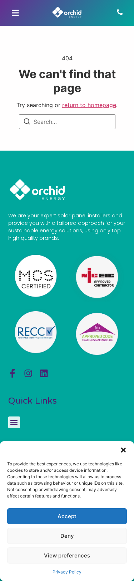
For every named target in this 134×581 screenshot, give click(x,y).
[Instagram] (28, 373)
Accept (67, 516)
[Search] (27, 122)
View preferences (67, 555)
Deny (67, 535)
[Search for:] (67, 121)
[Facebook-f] (12, 373)
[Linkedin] (44, 373)
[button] (123, 450)
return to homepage (89, 104)
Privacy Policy (67, 572)
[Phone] (120, 13)
